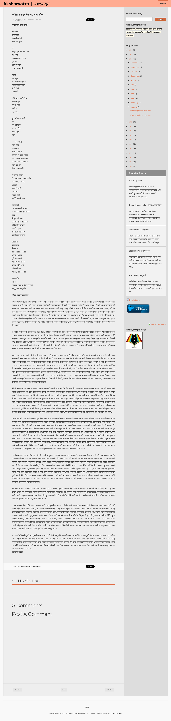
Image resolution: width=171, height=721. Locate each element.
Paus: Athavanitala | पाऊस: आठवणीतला (145, 205)
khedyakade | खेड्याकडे (139, 229)
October (134, 71)
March (133, 98)
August (134, 80)
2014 (131, 162)
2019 (131, 139)
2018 (131, 144)
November (135, 67)
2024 (131, 59)
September (135, 76)
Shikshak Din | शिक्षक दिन (139, 250)
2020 (131, 135)
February (135, 102)
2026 (131, 50)
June (133, 89)
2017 (131, 148)
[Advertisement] (146, 391)
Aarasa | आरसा (135, 180)
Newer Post (18, 690)
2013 (131, 166)
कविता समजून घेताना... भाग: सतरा (140, 111)
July (132, 85)
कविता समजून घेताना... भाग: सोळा (140, 115)
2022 (131, 126)
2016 (131, 153)
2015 (131, 157)
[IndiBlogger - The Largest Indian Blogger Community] (138, 313)
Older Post (109, 690)
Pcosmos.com (116, 713)
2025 (131, 54)
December (135, 62)
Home (163, 4)
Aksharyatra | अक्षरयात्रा (26, 4)
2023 (131, 122)
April (133, 93)
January (134, 107)
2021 (131, 130)
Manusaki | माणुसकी (137, 275)
